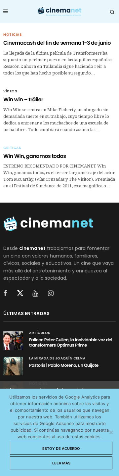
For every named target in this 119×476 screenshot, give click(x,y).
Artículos (40, 333)
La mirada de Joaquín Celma (57, 358)
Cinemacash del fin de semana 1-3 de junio (57, 43)
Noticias (12, 34)
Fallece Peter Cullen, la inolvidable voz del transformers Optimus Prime (70, 342)
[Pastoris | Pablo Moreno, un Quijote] (13, 366)
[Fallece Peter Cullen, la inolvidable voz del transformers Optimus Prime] (13, 340)
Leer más (61, 463)
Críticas (12, 148)
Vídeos (10, 91)
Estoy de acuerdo (61, 448)
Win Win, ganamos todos (34, 156)
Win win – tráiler (23, 99)
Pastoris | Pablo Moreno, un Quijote (64, 365)
